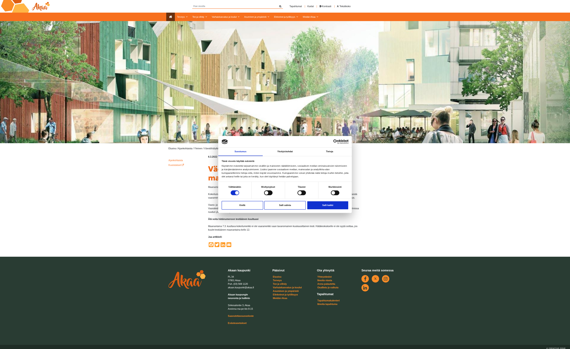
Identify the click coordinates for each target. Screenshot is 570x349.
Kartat (310, 6)
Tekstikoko (345, 6)
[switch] (268, 193)
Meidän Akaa (309, 17)
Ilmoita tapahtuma (327, 304)
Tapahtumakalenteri (328, 300)
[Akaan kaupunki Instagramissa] (385, 279)
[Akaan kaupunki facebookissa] (365, 279)
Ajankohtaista (175, 160)
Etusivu (277, 277)
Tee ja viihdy (198, 17)
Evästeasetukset (237, 323)
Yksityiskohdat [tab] (285, 151)
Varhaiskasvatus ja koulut (224, 17)
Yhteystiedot (324, 277)
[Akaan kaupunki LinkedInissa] (365, 287)
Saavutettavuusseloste (241, 316)
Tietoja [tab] (329, 151)
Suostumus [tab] (241, 151)
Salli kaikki (327, 205)
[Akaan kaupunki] (26, 6)
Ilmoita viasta (324, 280)
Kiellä (242, 205)
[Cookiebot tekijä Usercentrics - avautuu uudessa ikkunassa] (336, 141)
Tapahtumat (295, 6)
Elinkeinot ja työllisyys (284, 17)
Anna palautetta (326, 284)
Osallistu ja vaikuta (327, 287)
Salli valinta (285, 205)
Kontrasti (326, 6)
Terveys (181, 17)
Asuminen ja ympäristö (255, 17)
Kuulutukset (175, 165)
